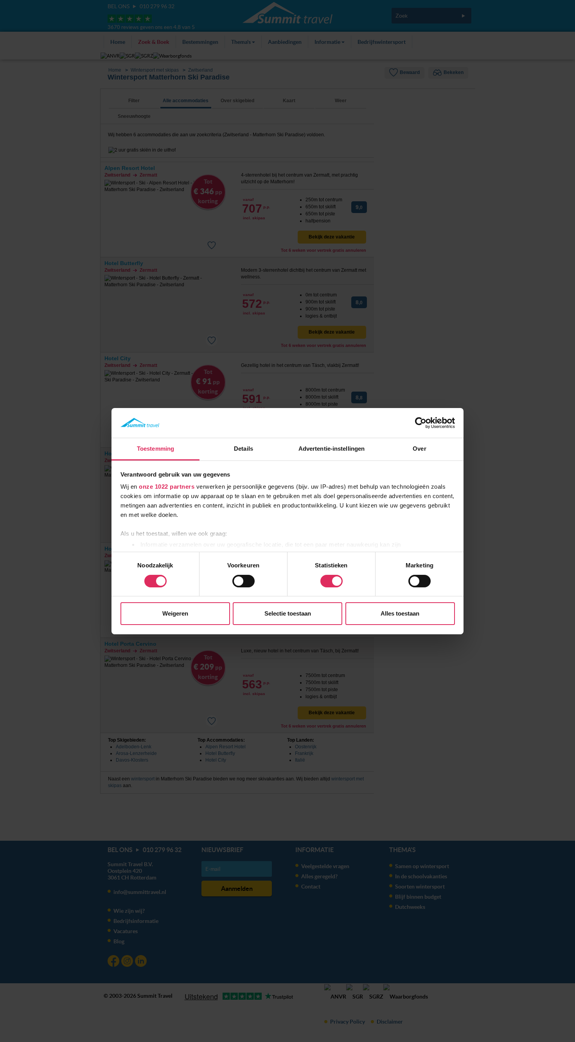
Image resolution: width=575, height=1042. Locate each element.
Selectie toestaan (287, 613)
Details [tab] (243, 448)
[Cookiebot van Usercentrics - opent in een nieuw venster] (420, 423)
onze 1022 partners (166, 486)
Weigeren (175, 613)
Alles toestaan (400, 613)
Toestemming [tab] (155, 448)
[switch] (243, 581)
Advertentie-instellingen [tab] (331, 448)
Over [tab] (419, 448)
